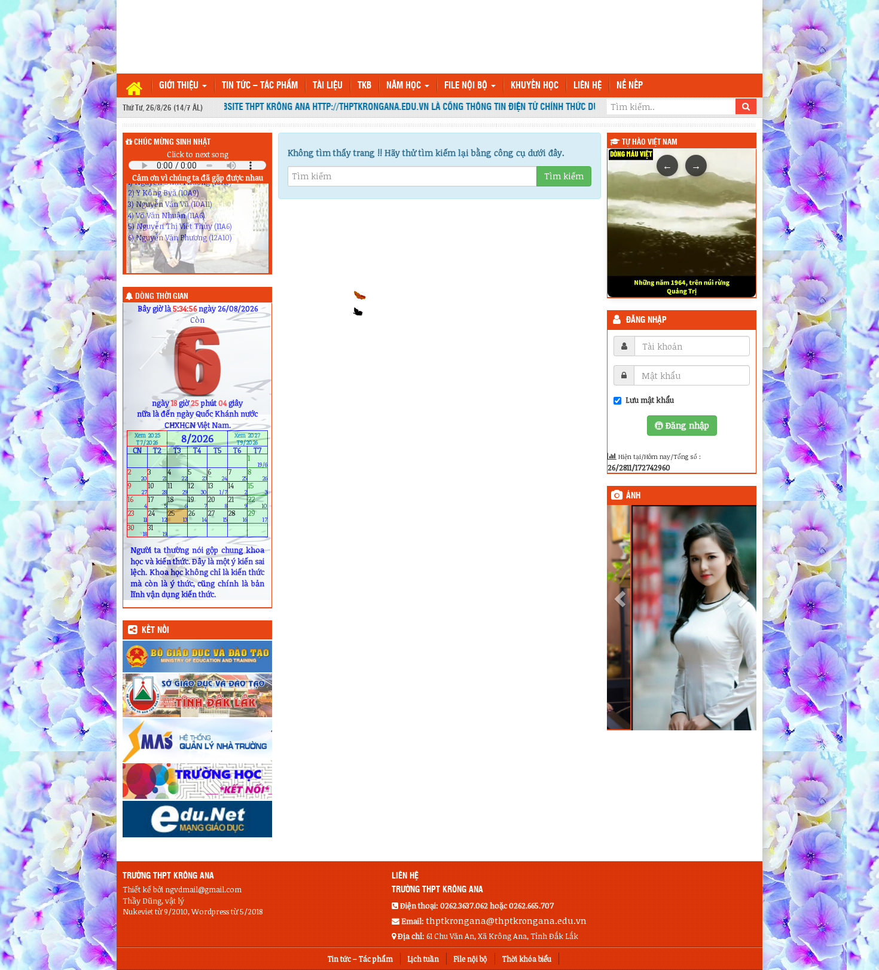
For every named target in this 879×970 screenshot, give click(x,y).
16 (137, 502)
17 (157, 502)
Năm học (404, 85)
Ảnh (633, 496)
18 (177, 502)
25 (177, 516)
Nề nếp (629, 85)
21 (238, 502)
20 (217, 502)
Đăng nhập (646, 320)
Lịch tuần (423, 958)
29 (257, 516)
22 (257, 502)
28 (238, 516)
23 (137, 516)
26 (197, 516)
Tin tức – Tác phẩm (260, 85)
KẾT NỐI (155, 630)
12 (197, 488)
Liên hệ (587, 85)
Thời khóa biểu (526, 958)
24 (157, 516)
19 (197, 502)
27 (217, 516)
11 (177, 488)
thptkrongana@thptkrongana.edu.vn (506, 920)
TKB (364, 85)
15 (257, 488)
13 (217, 488)
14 (238, 488)
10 (157, 488)
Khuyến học (534, 85)
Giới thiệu (180, 85)
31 (157, 530)
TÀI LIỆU (328, 85)
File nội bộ (467, 85)
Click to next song (197, 154)
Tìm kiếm (564, 176)
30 (137, 530)
